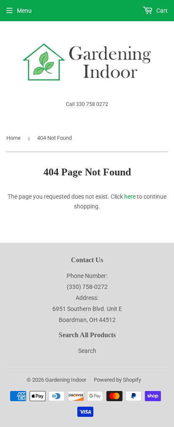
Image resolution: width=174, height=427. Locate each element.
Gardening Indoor (65, 380)
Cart (161, 10)
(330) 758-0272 (87, 286)
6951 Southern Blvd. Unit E (87, 308)
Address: (87, 297)
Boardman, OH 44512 (87, 319)
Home (13, 138)
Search (87, 350)
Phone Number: (87, 275)
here (130, 196)
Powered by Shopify (117, 380)
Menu (24, 10)
